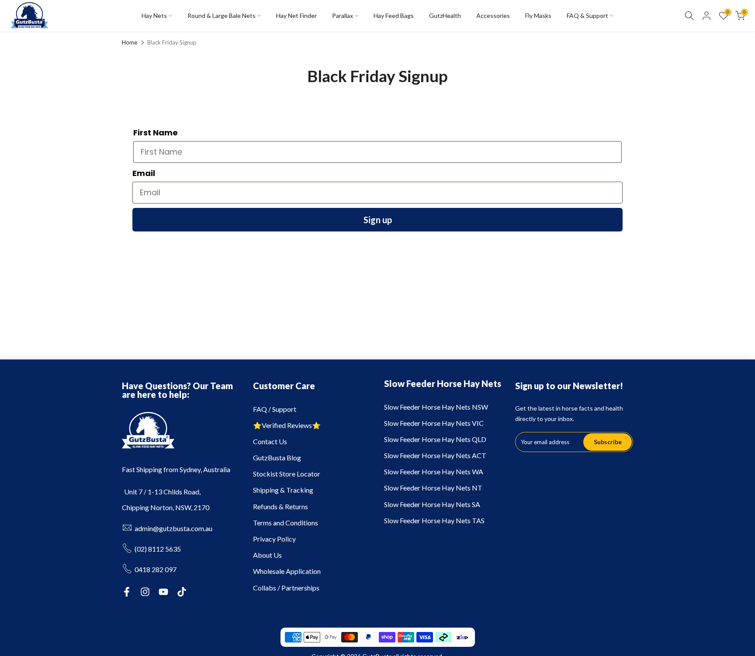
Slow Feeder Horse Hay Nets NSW (436, 407)
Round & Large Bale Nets (221, 15)
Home (129, 42)
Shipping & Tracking (283, 490)
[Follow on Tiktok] (182, 591)
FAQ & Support (587, 15)
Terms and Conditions (285, 522)
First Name (155, 132)
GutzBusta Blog (277, 457)
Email (143, 173)
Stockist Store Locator (286, 474)
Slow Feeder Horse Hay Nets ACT (435, 455)
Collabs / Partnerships (286, 587)
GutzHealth (445, 15)
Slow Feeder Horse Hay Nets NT (433, 487)
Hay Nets (154, 15)
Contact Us (270, 441)
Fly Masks (538, 15)
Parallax (342, 15)
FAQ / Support (274, 409)
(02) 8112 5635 (158, 549)
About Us (267, 555)
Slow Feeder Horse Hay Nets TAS (434, 520)
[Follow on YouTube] (163, 591)
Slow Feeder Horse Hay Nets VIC (434, 423)
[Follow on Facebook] (127, 591)
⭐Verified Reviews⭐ (287, 425)
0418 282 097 (156, 569)
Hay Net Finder (296, 15)
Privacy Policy (274, 539)
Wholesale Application (287, 571)
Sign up (378, 219)
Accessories (493, 15)
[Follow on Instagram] (145, 591)
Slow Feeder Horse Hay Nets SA (432, 504)
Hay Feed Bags (394, 15)
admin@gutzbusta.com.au (173, 528)
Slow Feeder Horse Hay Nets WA (433, 471)
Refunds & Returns (280, 506)
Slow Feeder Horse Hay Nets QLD (435, 439)
